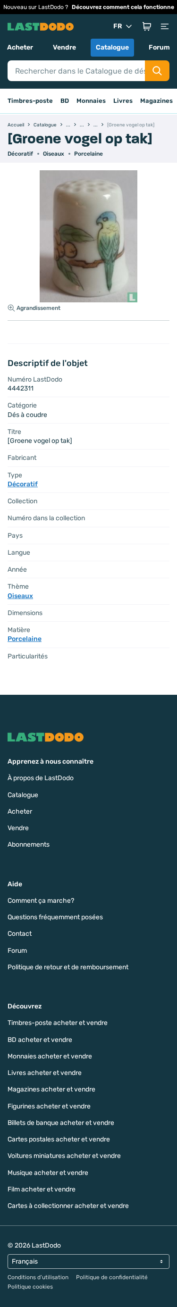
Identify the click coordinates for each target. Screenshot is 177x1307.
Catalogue (112, 47)
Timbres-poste (30, 100)
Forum (159, 47)
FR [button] (117, 26)
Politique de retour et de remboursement (68, 967)
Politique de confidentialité (112, 1277)
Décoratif (20, 153)
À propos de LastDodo (41, 778)
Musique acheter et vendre (48, 1173)
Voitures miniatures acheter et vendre (64, 1156)
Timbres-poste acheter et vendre (58, 1023)
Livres (123, 100)
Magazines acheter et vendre (51, 1089)
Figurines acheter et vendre (49, 1106)
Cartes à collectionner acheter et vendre (68, 1206)
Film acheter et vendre (42, 1189)
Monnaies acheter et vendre (50, 1056)
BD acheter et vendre (40, 1040)
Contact (20, 934)
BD (64, 100)
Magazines (156, 100)
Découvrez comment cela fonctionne (123, 7)
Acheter (20, 47)
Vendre (64, 47)
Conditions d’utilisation (38, 1277)
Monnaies (91, 100)
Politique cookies (30, 1286)
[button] (146, 26)
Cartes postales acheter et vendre (59, 1139)
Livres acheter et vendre (45, 1073)
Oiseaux (53, 153)
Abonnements (29, 845)
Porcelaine (88, 153)
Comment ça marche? (41, 901)
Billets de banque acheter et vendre (61, 1123)
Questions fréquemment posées (55, 917)
